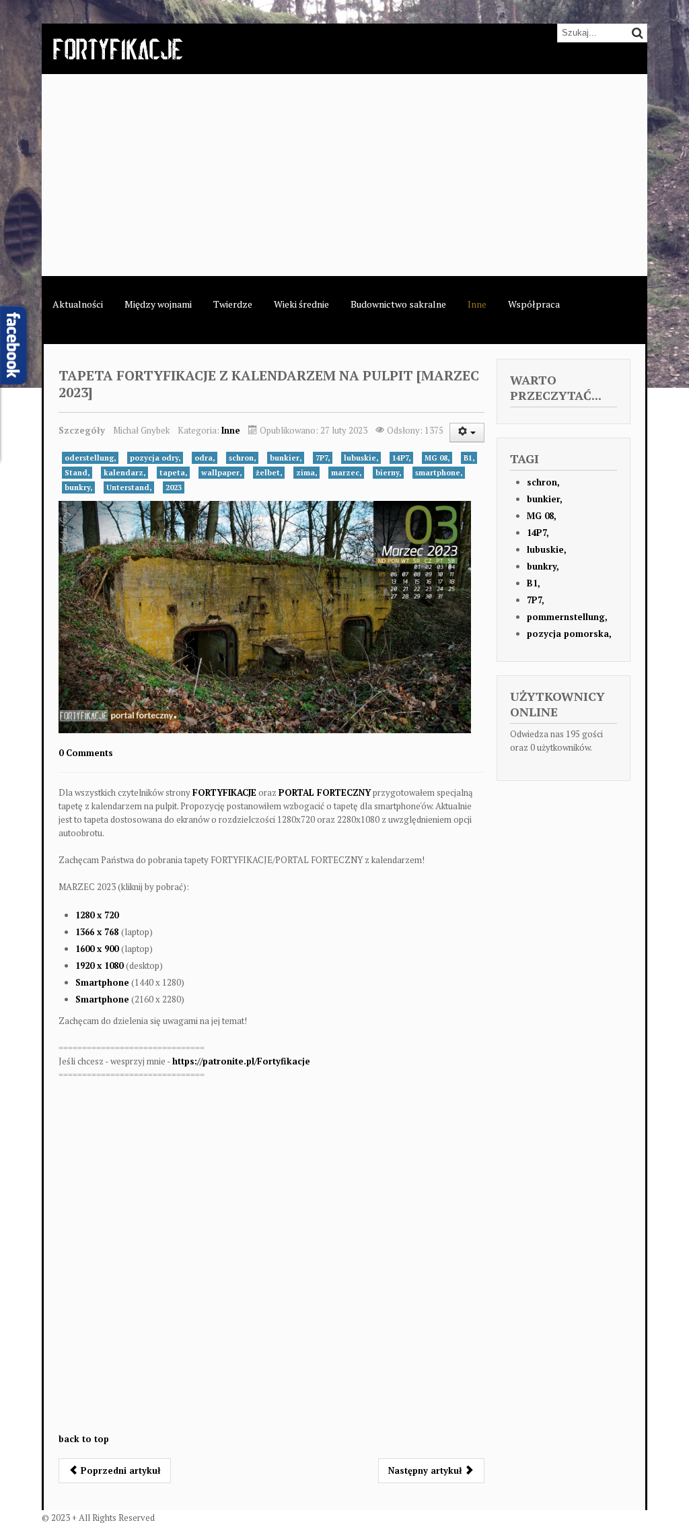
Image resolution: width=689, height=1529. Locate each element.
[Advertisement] (344, 175)
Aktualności (77, 304)
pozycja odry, (155, 458)
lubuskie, (361, 458)
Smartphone (102, 982)
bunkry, (78, 487)
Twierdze (232, 304)
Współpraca (534, 304)
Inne (477, 304)
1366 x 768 (98, 932)
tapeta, (173, 472)
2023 (174, 487)
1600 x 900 (98, 949)
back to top (84, 1439)
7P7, (323, 458)
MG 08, (437, 458)
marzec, (346, 472)
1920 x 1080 (100, 965)
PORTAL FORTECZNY (325, 792)
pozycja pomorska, (569, 633)
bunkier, (285, 458)
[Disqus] (271, 1263)
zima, (306, 472)
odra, (204, 458)
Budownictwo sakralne (398, 304)
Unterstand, (128, 487)
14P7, (401, 458)
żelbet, (269, 472)
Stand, (77, 472)
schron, (242, 458)
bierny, (388, 472)
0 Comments (86, 753)
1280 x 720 (96, 915)
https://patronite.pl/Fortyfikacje (241, 1061)
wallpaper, (221, 472)
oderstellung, (90, 458)
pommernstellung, (567, 617)
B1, (469, 458)
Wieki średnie (301, 304)
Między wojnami (158, 304)
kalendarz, (124, 472)
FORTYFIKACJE (224, 792)
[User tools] (466, 432)
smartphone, (438, 472)
